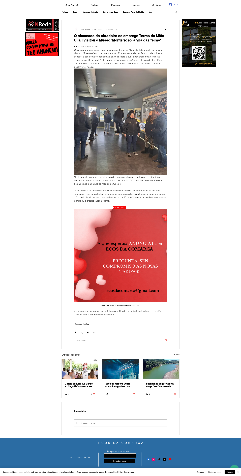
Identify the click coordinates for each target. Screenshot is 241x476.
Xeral (75, 12)
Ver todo (176, 354)
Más (150, 12)
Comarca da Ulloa (82, 324)
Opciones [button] (200, 472)
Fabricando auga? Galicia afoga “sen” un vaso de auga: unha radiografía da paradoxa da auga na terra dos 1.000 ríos (160, 385)
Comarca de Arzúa (90, 12)
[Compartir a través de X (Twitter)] (81, 332)
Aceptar (230, 472)
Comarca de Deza (110, 12)
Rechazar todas (214, 472)
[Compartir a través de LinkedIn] (87, 332)
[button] (176, 12)
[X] (164, 459)
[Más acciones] (165, 29)
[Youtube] (170, 459)
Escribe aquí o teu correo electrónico (117, 451)
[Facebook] (148, 459)
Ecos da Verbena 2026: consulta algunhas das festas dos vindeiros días (118, 385)
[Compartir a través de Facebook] (75, 332)
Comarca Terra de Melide (133, 12)
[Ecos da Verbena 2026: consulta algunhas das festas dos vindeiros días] (120, 369)
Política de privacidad (125, 472)
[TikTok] (159, 459)
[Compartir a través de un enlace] (94, 332)
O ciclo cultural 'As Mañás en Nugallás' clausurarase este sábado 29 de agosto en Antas (79, 385)
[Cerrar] (237, 472)
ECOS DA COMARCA (121, 443)
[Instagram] (153, 459)
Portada (65, 12)
